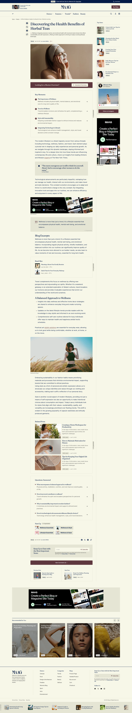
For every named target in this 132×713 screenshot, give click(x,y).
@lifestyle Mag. (107, 85)
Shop (71, 671)
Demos (42, 671)
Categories (60, 671)
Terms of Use (72, 553)
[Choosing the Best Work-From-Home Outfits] (100, 41)
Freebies (42, 682)
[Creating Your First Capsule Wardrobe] (100, 52)
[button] (116, 1)
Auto (41, 691)
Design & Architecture (46, 679)
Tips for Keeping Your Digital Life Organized (74, 457)
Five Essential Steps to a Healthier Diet (112, 72)
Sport (41, 688)
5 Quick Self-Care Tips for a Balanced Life (65, 1)
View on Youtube (23, 8)
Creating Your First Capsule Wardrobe (110, 50)
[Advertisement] (61, 205)
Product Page (73, 673)
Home (13, 19)
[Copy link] (27, 34)
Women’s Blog (43, 685)
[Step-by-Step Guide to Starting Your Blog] (46, 574)
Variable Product (73, 676)
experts (47, 158)
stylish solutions (50, 327)
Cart (70, 682)
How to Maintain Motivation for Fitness (73, 442)
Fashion (107, 53)
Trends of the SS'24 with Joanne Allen (25, 6)
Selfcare (53, 1)
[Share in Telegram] (27, 31)
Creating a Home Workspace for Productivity (74, 426)
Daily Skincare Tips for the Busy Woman (111, 61)
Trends (107, 64)
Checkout (72, 685)
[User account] (115, 14)
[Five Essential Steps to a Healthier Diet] (100, 74)
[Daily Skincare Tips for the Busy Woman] (100, 63)
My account (72, 679)
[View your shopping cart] (119, 14)
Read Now (78, 1)
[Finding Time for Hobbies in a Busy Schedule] (52, 640)
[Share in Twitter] (27, 27)
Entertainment (44, 694)
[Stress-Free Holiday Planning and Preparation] (76, 574)
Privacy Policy (65, 553)
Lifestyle (42, 673)
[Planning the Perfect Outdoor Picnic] (80, 640)
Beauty (17, 19)
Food (41, 676)
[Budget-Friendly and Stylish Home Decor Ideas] (107, 640)
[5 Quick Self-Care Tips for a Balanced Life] (100, 30)
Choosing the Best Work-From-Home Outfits (112, 39)
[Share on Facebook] (27, 23)
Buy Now (28, 700)
